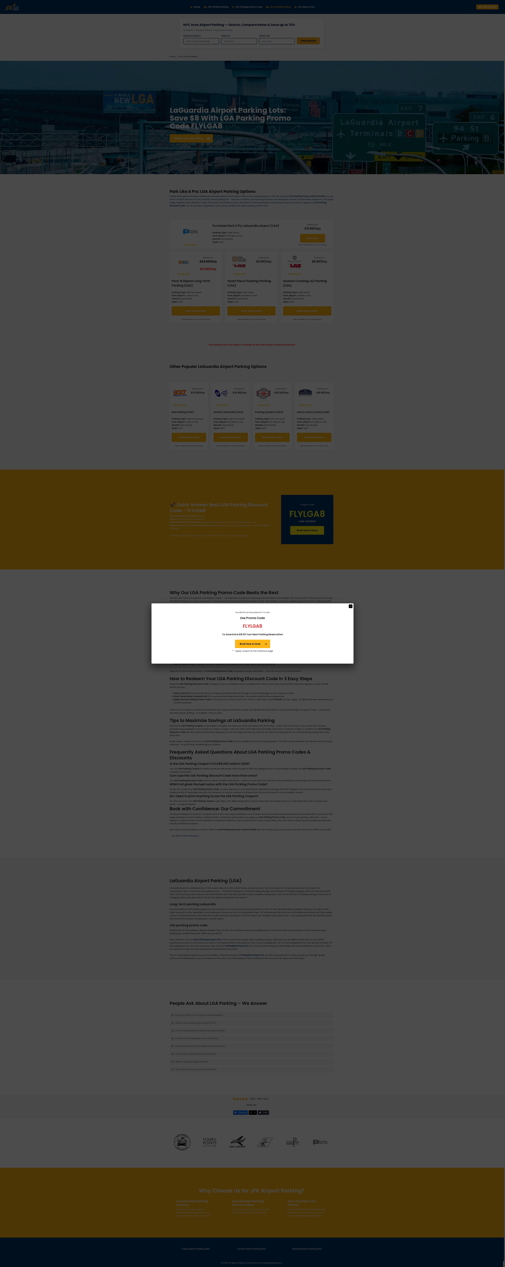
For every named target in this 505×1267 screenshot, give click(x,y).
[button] (252, 644)
